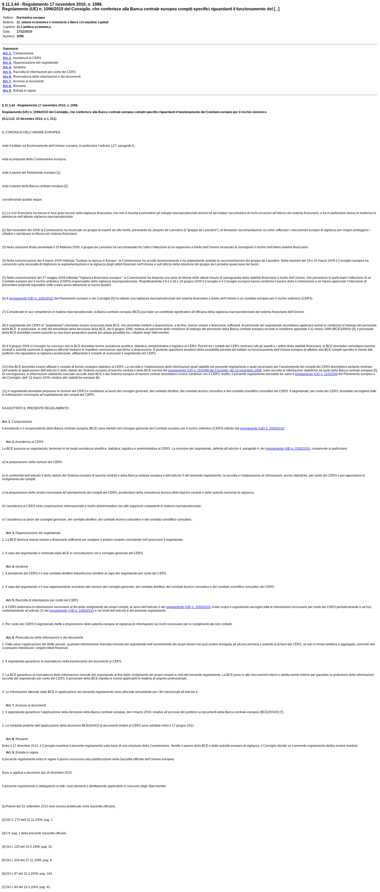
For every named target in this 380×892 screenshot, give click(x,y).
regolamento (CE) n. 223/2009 (316, 374)
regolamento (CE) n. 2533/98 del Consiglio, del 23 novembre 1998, (215, 370)
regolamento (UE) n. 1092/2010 (31, 298)
